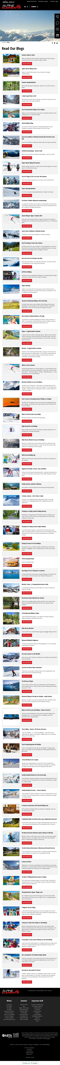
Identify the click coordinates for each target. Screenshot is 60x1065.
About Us (37, 1017)
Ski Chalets (9, 1006)
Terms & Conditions (29, 1048)
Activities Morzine (24, 1009)
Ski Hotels (9, 1008)
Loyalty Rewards (29, 1052)
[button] (57, 17)
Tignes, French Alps (24, 1008)
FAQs (37, 1021)
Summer (33, 7)
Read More (26, 63)
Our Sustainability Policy (9, 1019)
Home (3, 42)
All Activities (24, 1013)
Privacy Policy (29, 1051)
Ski (25, 7)
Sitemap (29, 1049)
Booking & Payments (37, 1016)
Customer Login (54, 1)
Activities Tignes (24, 1011)
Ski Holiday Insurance (37, 1006)
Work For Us (37, 1019)
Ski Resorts (9, 1004)
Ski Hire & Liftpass (9, 1016)
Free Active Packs (24, 1014)
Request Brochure (31, 1)
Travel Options (37, 1014)
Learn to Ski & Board (9, 1014)
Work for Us (29, 1054)
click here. (48, 1038)
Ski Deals (9, 1009)
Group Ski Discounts (9, 1011)
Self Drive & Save (9, 1013)
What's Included (9, 1017)
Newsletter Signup (43, 1)
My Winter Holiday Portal (37, 1004)
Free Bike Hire (23, 1016)
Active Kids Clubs (24, 1017)
